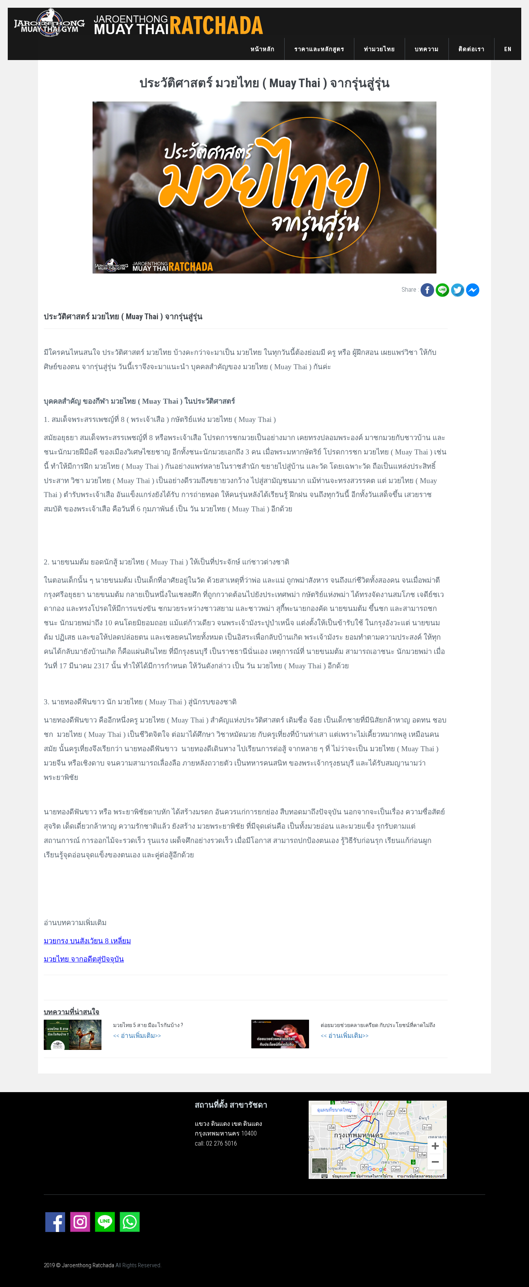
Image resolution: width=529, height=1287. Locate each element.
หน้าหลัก (263, 49)
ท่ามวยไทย (379, 49)
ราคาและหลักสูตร (319, 49)
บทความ (427, 49)
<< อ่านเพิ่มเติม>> (137, 1035)
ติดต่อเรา (471, 49)
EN (508, 49)
